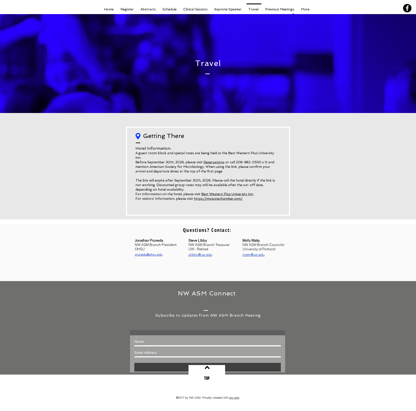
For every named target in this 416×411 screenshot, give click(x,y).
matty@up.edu (253, 254)
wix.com (234, 397)
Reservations (213, 162)
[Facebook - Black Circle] (407, 8)
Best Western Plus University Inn (227, 194)
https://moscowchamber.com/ (218, 199)
